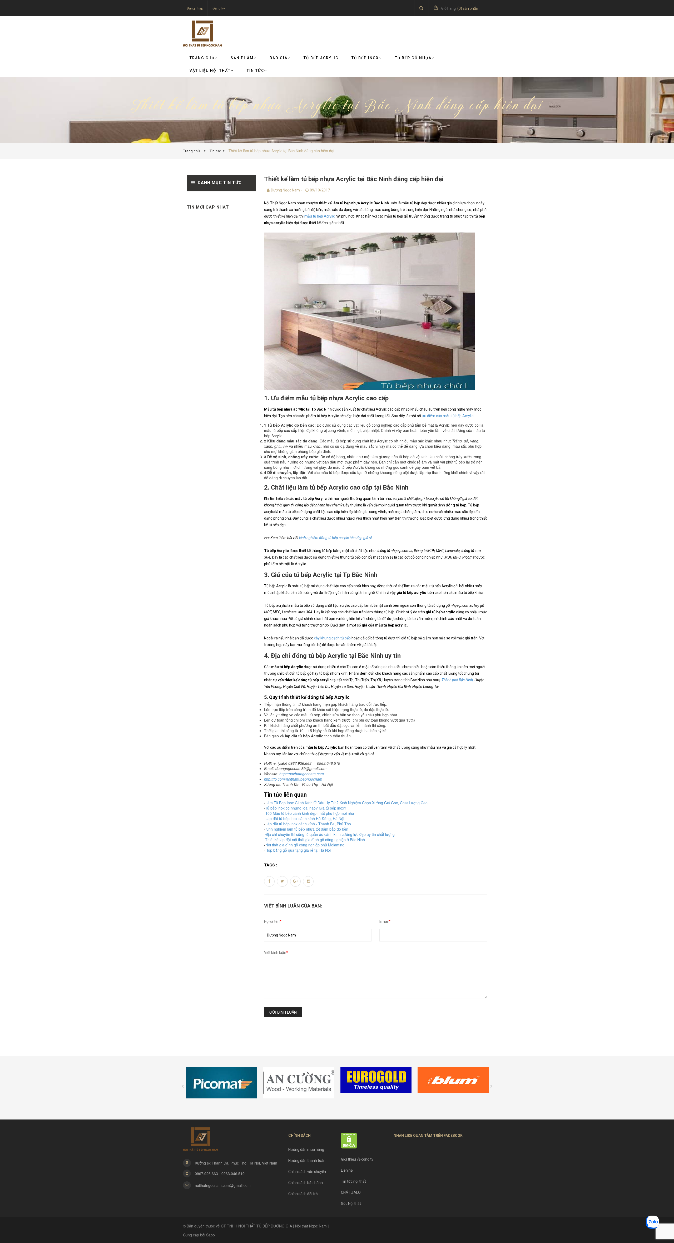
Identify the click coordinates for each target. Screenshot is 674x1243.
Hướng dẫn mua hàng (306, 1149)
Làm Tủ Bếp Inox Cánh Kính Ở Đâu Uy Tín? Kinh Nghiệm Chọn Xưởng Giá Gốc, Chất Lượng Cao (346, 802)
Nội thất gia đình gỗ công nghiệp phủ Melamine (304, 844)
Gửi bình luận (283, 1012)
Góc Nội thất (351, 1203)
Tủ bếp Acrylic (321, 58)
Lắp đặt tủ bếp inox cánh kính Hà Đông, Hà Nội (304, 818)
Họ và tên (272, 921)
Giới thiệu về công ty (357, 1159)
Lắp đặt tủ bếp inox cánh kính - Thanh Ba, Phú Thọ (308, 823)
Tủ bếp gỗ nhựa (413, 58)
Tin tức (215, 151)
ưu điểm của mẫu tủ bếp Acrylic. (448, 416)
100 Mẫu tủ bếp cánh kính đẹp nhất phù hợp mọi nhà (309, 813)
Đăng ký (218, 8)
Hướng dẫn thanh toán (306, 1160)
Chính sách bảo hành (305, 1183)
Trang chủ (202, 58)
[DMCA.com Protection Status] (349, 1140)
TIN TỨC (255, 70)
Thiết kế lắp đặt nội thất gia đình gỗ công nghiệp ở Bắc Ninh (315, 839)
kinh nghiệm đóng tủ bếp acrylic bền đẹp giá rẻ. (336, 538)
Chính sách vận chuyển (307, 1172)
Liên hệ (347, 1170)
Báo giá (279, 58)
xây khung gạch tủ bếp (332, 638)
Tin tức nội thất (353, 1181)
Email (384, 921)
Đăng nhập (195, 8)
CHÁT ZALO (351, 1192)
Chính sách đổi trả (303, 1194)
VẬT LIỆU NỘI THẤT (210, 70)
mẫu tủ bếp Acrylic (319, 216)
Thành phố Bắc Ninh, (458, 680)
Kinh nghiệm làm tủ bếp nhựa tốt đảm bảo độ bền (306, 829)
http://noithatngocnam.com (301, 773)
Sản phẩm (242, 58)
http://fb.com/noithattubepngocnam (293, 779)
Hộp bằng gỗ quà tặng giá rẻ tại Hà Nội (298, 850)
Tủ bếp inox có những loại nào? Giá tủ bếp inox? (305, 808)
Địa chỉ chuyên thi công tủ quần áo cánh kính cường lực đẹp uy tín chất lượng (330, 834)
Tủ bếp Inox (365, 58)
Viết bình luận (276, 952)
